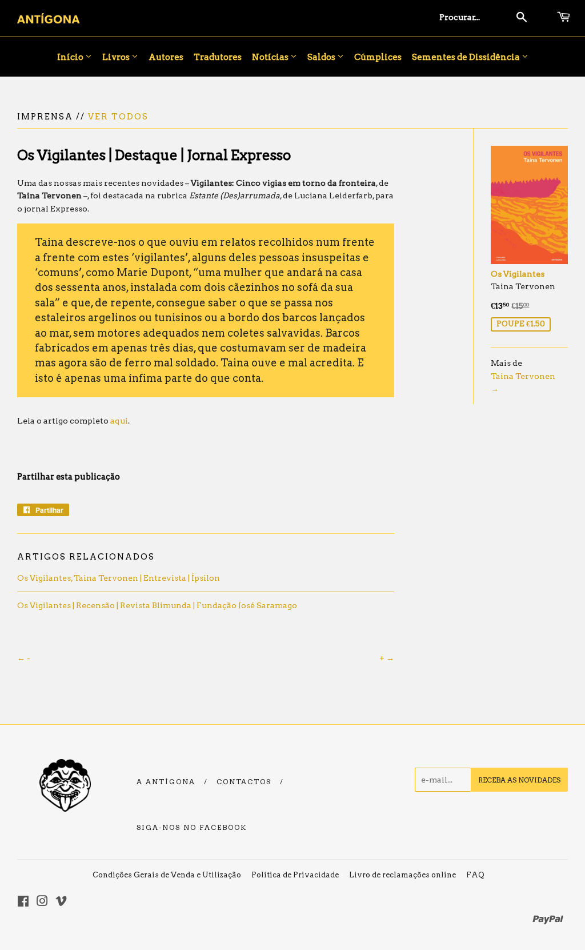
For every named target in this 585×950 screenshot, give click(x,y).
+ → (386, 657)
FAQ (475, 875)
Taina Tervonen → (523, 382)
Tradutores (218, 57)
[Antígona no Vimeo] (61, 902)
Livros (116, 57)
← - (23, 657)
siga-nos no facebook (192, 828)
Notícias (271, 57)
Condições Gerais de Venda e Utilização (167, 875)
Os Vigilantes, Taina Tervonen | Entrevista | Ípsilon (118, 577)
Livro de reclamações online (402, 875)
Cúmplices (378, 57)
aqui (119, 420)
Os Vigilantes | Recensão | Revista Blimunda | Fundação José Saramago (157, 605)
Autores (166, 57)
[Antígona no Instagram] (42, 902)
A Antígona (166, 782)
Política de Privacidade (295, 875)
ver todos (118, 116)
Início (71, 57)
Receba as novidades (519, 780)
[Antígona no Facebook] (23, 902)
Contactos (244, 782)
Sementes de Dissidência (467, 57)
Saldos (322, 57)
